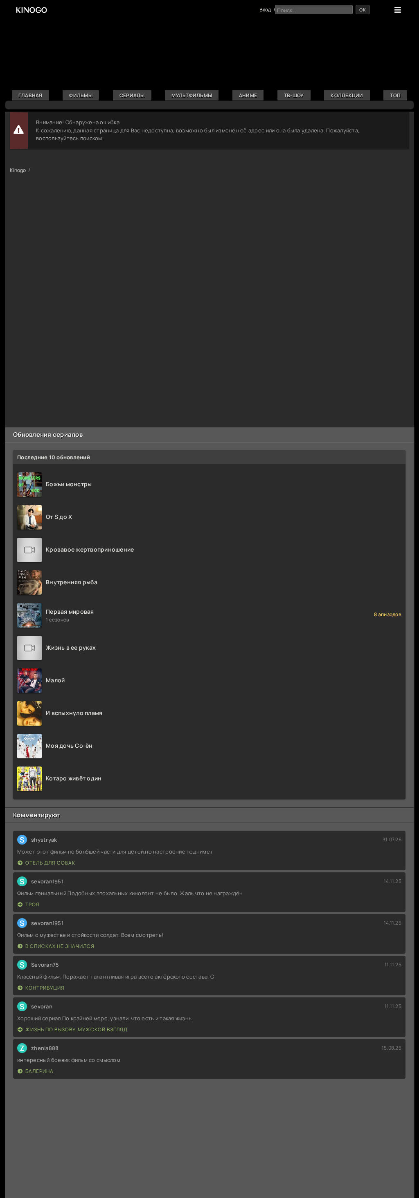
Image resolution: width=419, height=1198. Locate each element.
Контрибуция (45, 987)
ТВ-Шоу (294, 95)
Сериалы (132, 95)
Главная (30, 95)
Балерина (39, 1071)
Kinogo (18, 170)
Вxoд (265, 10)
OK (362, 10)
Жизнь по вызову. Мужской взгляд (76, 1029)
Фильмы (80, 95)
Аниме (248, 95)
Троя (32, 904)
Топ (395, 95)
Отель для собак (50, 862)
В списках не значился (60, 946)
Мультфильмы (191, 95)
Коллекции (347, 95)
